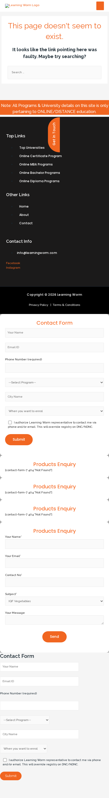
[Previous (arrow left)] (7, 794)
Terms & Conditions (65, 305)
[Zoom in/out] (55, 786)
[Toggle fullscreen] (39, 786)
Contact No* (13, 575)
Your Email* (13, 556)
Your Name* (13, 537)
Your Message (15, 613)
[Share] (23, 786)
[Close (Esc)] (7, 786)
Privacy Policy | (40, 305)
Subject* (11, 594)
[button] (54, 134)
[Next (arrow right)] (23, 794)
